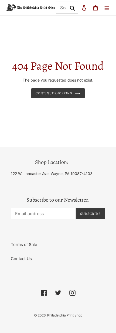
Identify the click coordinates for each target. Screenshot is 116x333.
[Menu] (106, 8)
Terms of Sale (24, 244)
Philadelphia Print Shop (64, 315)
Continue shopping (54, 93)
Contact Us (21, 258)
